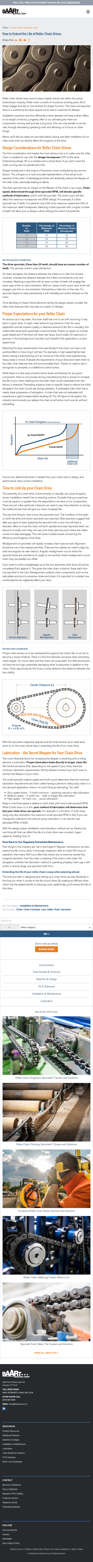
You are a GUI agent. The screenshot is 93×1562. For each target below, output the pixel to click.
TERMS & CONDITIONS (34, 1549)
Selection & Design (46, 979)
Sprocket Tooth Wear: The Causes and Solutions (46, 1344)
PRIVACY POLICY (16, 1549)
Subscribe (46, 949)
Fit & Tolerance (46, 986)
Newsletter (7, 1538)
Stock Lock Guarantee (12, 1461)
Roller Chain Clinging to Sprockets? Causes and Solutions (46, 1077)
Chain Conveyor (24, 28)
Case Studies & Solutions (46, 971)
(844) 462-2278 (26, 1392)
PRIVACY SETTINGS (51, 1549)
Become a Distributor (11, 1484)
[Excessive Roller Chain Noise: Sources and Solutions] (46, 1180)
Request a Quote (9, 1502)
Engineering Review (11, 1506)
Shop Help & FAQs (10, 1543)
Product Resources (10, 1431)
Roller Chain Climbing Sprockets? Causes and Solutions (46, 1144)
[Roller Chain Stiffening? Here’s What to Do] (46, 1246)
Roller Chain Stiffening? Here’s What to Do (47, 1277)
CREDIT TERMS (77, 1549)
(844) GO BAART (9, 1392)
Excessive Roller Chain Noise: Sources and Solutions (46, 1211)
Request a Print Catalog (12, 1493)
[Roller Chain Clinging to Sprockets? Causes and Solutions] (46, 1046)
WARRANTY (65, 1549)
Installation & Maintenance (34, 905)
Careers (5, 1534)
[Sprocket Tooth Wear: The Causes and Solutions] (46, 1313)
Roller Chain (53, 909)
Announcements (9, 1529)
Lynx (35, 28)
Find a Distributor (10, 1489)
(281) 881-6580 (8, 1399)
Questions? (73, 2)
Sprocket (66, 909)
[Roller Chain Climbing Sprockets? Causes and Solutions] (46, 1113)
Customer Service (10, 1498)
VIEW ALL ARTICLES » (46, 1353)
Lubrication (46, 1001)
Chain (13, 28)
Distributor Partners (10, 1435)
